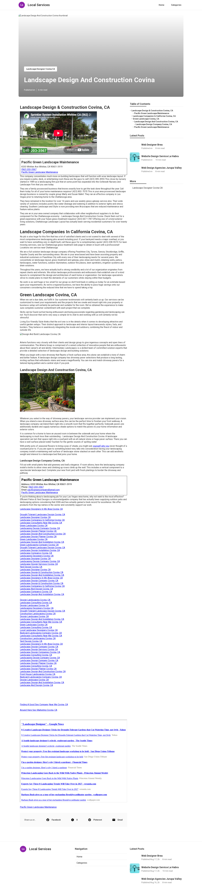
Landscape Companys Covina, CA (36, 553)
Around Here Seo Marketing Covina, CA (38, 710)
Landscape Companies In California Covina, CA (42, 520)
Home (161, 5)
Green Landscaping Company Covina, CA (39, 545)
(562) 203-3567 (28, 169)
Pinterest (97, 820)
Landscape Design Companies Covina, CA (40, 652)
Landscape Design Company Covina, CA (39, 580)
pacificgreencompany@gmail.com (43, 489)
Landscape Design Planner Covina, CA (38, 531)
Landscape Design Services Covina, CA (39, 564)
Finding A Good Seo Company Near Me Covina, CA (44, 704)
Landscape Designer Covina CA (40, 69)
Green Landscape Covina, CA (33, 525)
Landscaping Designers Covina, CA (36, 556)
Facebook (56, 820)
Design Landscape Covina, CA (34, 605)
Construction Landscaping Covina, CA (38, 613)
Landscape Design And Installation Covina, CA (42, 542)
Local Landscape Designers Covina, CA (39, 630)
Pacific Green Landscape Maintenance (39, 172)
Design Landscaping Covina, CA (35, 600)
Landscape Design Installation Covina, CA (40, 550)
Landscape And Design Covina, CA (36, 589)
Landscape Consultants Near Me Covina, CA (41, 522)
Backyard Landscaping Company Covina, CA (41, 633)
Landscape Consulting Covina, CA (36, 602)
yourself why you (101, 446)
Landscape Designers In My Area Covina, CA (41, 509)
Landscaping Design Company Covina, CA (40, 528)
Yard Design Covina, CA (31, 567)
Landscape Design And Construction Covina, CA (43, 534)
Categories (176, 5)
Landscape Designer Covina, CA (35, 517)
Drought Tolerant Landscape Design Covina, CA (42, 514)
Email (120, 820)
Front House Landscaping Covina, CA (37, 674)
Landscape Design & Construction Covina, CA (41, 572)
